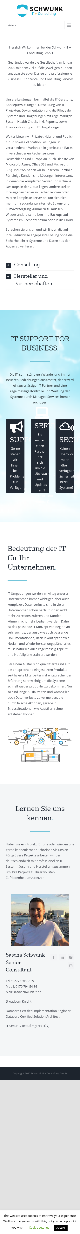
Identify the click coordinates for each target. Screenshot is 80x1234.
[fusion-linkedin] (62, 957)
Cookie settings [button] (39, 1227)
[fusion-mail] (71, 965)
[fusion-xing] (71, 957)
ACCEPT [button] (60, 1227)
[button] (40, 264)
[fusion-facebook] (53, 957)
